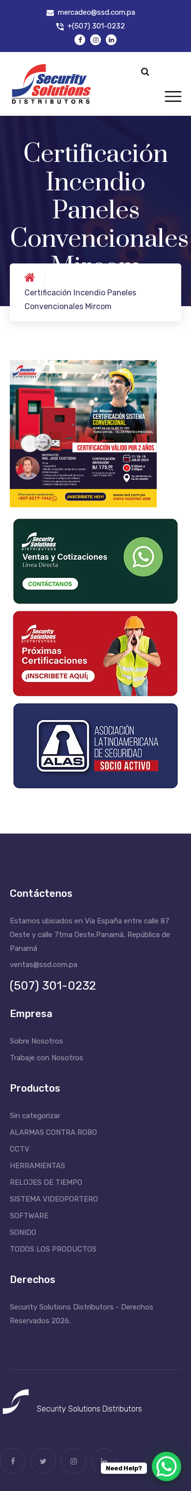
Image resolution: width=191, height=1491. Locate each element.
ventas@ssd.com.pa (43, 964)
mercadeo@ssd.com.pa (96, 12)
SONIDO (23, 1232)
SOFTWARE (29, 1215)
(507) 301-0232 (53, 986)
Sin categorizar (35, 1115)
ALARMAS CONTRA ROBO (53, 1132)
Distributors (122, 1408)
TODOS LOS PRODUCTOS (53, 1249)
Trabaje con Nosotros (46, 1057)
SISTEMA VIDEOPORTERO (54, 1199)
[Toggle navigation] (173, 97)
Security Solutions (68, 1408)
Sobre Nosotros (36, 1041)
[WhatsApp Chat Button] (166, 1466)
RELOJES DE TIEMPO (46, 1182)
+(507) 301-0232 (96, 26)
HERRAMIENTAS (37, 1165)
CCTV (19, 1149)
